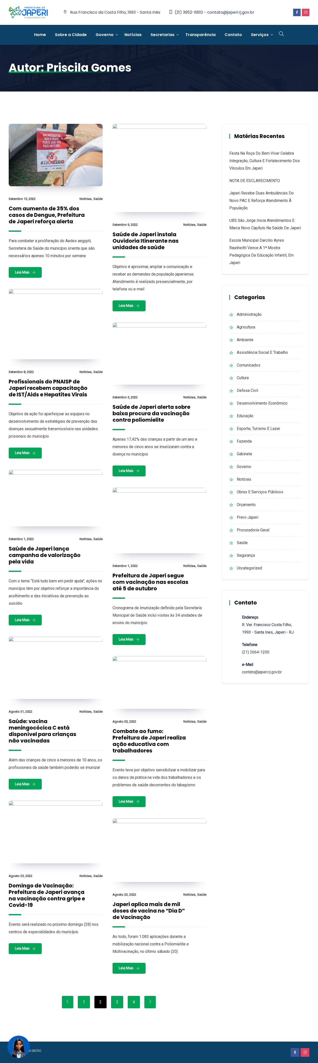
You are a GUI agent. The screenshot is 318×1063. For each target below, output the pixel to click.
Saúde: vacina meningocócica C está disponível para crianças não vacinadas (42, 731)
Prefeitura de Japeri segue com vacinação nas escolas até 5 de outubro (150, 582)
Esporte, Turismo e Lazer (258, 428)
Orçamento (246, 504)
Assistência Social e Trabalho (262, 352)
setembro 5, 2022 (125, 397)
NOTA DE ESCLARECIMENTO (254, 180)
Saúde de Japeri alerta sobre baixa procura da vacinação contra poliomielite (151, 413)
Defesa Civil (247, 390)
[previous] (67, 1002)
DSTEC (36, 1051)
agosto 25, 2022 (20, 876)
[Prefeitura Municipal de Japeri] (28, 12)
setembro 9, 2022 (125, 225)
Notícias (133, 35)
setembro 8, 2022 (21, 372)
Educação (245, 416)
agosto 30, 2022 (124, 721)
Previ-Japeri (247, 517)
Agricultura (246, 327)
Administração (249, 314)
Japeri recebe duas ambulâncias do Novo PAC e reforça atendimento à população (261, 200)
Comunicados (248, 365)
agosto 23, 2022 (124, 894)
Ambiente (245, 339)
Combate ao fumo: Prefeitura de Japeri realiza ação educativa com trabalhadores (149, 741)
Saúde (98, 199)
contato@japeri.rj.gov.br (262, 672)
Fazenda (244, 441)
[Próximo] (150, 1002)
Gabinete (244, 454)
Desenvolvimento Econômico (262, 403)
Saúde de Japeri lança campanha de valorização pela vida (44, 555)
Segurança (246, 555)
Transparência (200, 35)
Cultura (243, 377)
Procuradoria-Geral (253, 530)
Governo (105, 35)
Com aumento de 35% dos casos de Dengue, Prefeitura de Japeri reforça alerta (47, 215)
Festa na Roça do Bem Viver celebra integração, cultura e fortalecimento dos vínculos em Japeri (264, 161)
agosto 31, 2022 (20, 711)
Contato (233, 35)
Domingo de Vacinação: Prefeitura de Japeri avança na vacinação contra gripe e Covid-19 (47, 895)
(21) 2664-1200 (255, 652)
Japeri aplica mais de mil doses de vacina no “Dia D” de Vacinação (149, 911)
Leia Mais (22, 272)
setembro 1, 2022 (21, 539)
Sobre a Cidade (71, 35)
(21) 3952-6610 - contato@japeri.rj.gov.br (214, 12)
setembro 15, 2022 (22, 199)
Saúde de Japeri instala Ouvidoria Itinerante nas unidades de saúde (146, 241)
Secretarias (162, 35)
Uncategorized (249, 568)
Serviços (260, 35)
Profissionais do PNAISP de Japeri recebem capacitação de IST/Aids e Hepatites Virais (48, 388)
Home (40, 35)
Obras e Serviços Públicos (260, 492)
